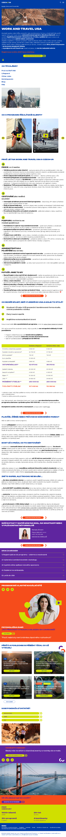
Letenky (28, 827)
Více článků (9, 701)
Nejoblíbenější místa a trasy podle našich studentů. (41, 472)
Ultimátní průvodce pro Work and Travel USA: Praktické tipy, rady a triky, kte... (16, 688)
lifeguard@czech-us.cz (39, 532)
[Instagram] (7, 589)
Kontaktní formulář (39, 536)
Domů (3, 6)
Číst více (11, 670)
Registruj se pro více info (33, 55)
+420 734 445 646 (37, 534)
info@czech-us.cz (27, 834)
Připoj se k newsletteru (15, 755)
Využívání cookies (55, 827)
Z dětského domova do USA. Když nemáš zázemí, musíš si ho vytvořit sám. (49, 688)
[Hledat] (60, 2)
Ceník (5, 716)
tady (48, 407)
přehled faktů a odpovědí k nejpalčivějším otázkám (37, 508)
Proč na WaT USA (9, 70)
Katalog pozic (7, 79)
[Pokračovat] (3, 60)
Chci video (7, 633)
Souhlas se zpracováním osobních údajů (14, 828)
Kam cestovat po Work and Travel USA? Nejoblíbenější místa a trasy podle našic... (49, 663)
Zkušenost (47, 683)
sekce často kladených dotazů (53, 324)
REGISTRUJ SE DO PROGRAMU (11, 801)
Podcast (39, 683)
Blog (3, 82)
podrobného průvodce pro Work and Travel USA (24, 509)
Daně (33, 827)
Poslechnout (44, 695)
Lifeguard (6, 73)
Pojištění (21, 827)
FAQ (3, 84)
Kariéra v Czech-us (42, 827)
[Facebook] (3, 589)
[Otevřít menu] (63, 3)
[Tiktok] (12, 589)
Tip (5, 658)
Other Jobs (6, 76)
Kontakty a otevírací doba (9, 827)
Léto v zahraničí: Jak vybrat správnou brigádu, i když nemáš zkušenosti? (16, 663)
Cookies (35, 834)
